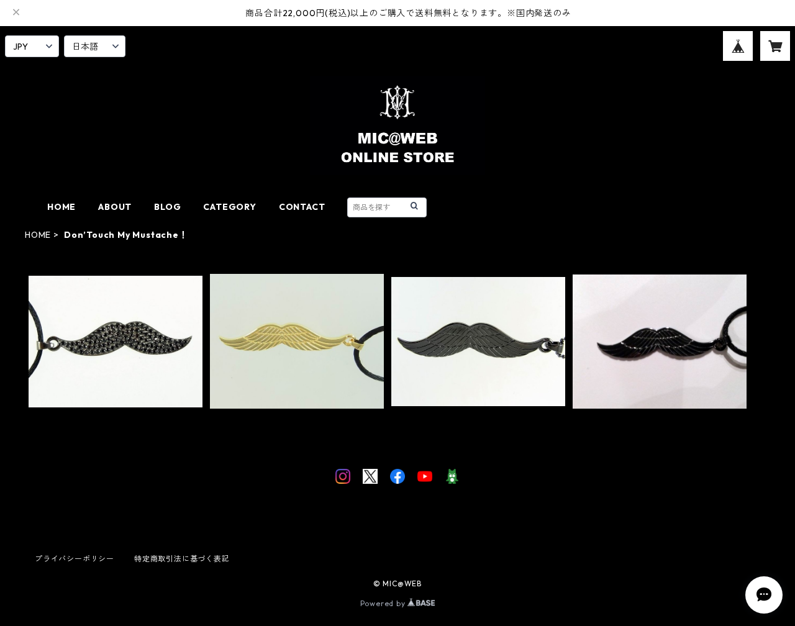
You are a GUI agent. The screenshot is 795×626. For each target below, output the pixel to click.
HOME (61, 206)
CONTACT (302, 206)
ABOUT (115, 206)
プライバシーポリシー (74, 558)
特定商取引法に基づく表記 (182, 558)
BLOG (167, 206)
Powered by (384, 603)
